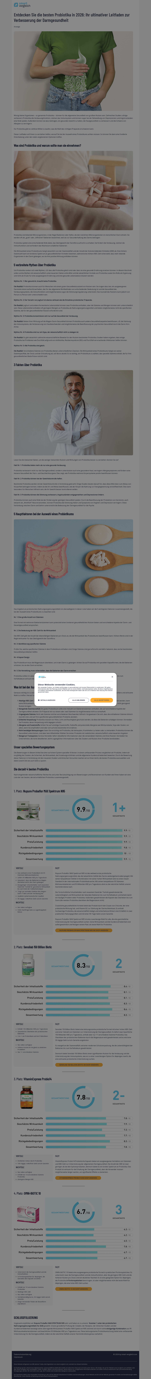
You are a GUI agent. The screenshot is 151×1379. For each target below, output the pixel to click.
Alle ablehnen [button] (78, 700)
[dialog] (75, 689)
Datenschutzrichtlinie (44, 695)
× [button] (112, 677)
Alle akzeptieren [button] (101, 700)
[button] (46, 700)
